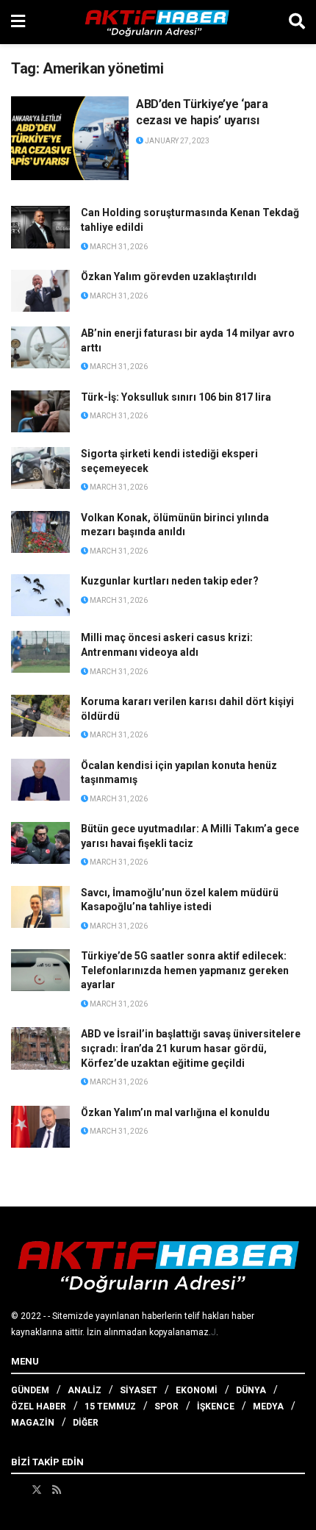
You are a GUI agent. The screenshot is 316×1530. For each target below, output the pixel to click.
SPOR (166, 1406)
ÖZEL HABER (38, 1406)
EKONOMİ (197, 1390)
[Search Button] (297, 22)
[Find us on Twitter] (37, 1489)
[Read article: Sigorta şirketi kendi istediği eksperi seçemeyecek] (40, 468)
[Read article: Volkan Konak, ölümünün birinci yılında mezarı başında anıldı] (40, 532)
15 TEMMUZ (110, 1406)
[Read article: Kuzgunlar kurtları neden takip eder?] (40, 595)
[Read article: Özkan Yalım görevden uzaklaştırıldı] (40, 291)
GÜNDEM (30, 1390)
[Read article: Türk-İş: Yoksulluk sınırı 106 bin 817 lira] (40, 411)
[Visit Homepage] (157, 22)
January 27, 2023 (176, 141)
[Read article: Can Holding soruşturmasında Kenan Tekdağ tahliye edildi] (40, 227)
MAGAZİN (32, 1423)
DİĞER (85, 1423)
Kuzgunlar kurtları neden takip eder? (170, 581)
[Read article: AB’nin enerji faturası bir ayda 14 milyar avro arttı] (40, 347)
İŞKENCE (215, 1406)
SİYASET (138, 1390)
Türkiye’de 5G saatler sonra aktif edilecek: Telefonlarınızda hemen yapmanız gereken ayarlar (185, 970)
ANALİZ (84, 1390)
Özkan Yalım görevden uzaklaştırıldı (168, 276)
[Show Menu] (18, 22)
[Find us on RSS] (56, 1489)
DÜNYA (251, 1390)
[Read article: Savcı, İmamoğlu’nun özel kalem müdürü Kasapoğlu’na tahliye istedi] (40, 907)
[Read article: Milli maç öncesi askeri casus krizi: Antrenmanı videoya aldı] (40, 652)
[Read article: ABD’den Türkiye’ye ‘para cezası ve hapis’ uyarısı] (70, 138)
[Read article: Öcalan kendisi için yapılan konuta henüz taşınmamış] (40, 780)
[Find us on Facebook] (16, 1489)
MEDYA (268, 1406)
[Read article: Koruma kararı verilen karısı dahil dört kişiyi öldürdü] (40, 716)
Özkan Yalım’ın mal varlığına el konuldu (175, 1112)
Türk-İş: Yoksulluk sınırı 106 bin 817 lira (176, 397)
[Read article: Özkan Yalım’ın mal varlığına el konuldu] (40, 1127)
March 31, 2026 (118, 247)
